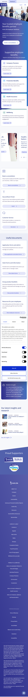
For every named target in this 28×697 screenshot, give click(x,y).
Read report (8, 152)
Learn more (6, 73)
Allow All (14, 368)
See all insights (5, 437)
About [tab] (23, 321)
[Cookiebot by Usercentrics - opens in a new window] (20, 318)
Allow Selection (14, 373)
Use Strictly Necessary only (14, 378)
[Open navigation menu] (25, 4)
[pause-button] (19, 157)
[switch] (24, 352)
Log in (21, 4)
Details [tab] (14, 321)
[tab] (5, 1)
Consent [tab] (5, 321)
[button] (3, 5)
